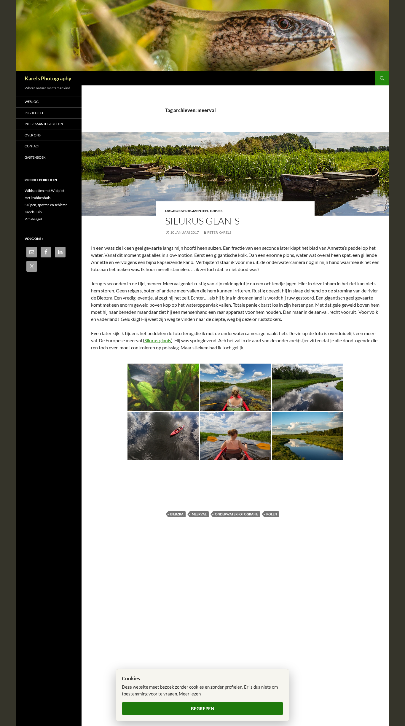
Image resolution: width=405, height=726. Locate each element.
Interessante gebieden (44, 124)
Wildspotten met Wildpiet (44, 190)
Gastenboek (35, 157)
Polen (271, 514)
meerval (199, 514)
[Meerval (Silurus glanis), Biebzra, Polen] (163, 387)
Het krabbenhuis (37, 197)
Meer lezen (190, 693)
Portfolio (34, 113)
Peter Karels (219, 232)
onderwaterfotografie (236, 514)
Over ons (33, 135)
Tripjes (216, 210)
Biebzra (177, 514)
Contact (32, 146)
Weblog (32, 102)
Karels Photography (48, 78)
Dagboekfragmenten (186, 210)
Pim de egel (33, 219)
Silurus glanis (202, 221)
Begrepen (202, 708)
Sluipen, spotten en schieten (46, 205)
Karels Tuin (33, 212)
